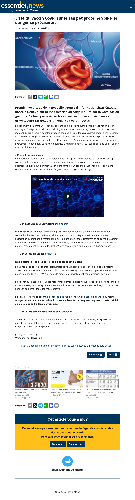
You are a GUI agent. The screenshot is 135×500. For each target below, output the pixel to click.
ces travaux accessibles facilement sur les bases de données (71, 296)
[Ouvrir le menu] (131, 7)
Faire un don (76, 444)
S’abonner (58, 444)
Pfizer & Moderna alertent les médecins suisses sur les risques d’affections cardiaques (65, 345)
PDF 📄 (113, 354)
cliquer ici (64, 224)
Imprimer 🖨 (95, 354)
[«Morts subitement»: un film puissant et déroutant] (31, 379)
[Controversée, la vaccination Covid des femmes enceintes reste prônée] (67, 379)
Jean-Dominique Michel (25, 28)
